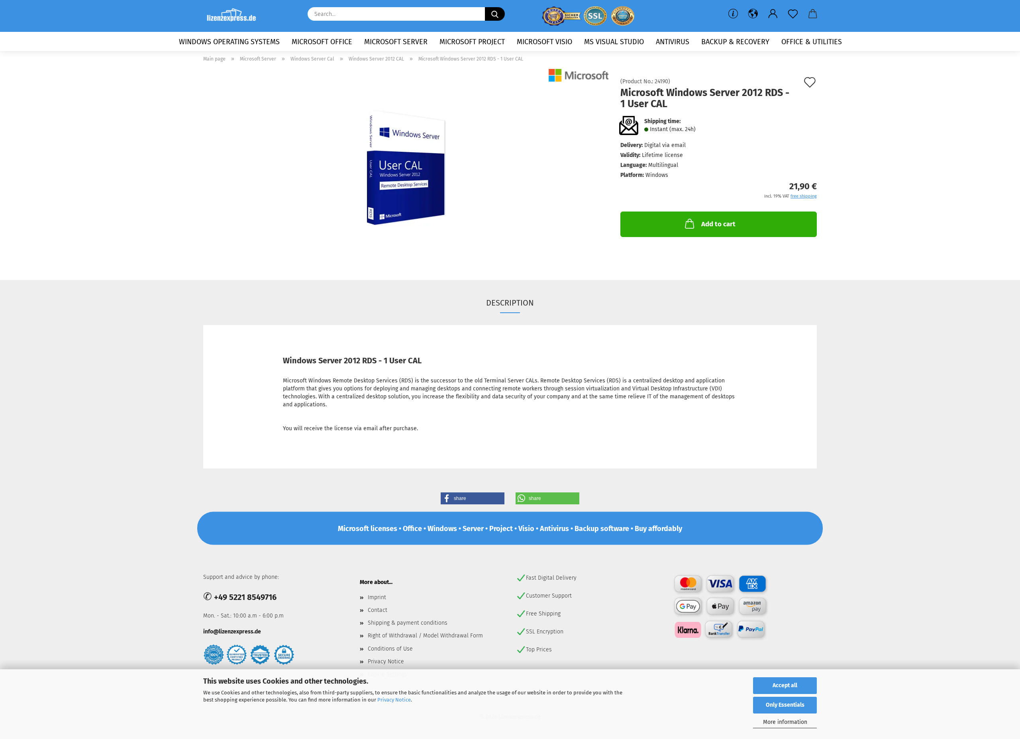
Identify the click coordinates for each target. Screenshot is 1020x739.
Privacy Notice (394, 700)
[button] (753, 14)
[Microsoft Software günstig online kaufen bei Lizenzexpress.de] (234, 16)
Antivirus (672, 41)
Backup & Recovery (735, 41)
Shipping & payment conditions (407, 622)
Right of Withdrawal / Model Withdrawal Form (425, 635)
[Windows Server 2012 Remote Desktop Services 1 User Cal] (406, 168)
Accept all (785, 685)
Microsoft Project (472, 41)
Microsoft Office (322, 41)
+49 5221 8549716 (245, 597)
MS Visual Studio (614, 41)
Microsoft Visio (544, 41)
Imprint (377, 597)
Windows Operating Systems (229, 41)
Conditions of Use (390, 648)
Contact (377, 610)
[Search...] (495, 14)
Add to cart (718, 224)
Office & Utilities (811, 41)
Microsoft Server (396, 41)
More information (785, 722)
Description (510, 303)
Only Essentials (785, 705)
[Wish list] (793, 14)
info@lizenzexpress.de (232, 631)
